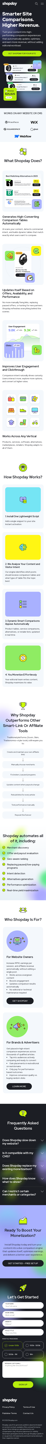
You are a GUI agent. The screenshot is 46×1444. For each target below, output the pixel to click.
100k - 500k (35, 1345)
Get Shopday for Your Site (22, 53)
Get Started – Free (23, 1263)
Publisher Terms (9, 1413)
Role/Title (9, 1330)
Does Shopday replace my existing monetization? (19, 1167)
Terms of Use (29, 1407)
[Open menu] (42, 3)
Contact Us (28, 1413)
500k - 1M (13, 1354)
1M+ (31, 1354)
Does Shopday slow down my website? (19, 1142)
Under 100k (14, 1345)
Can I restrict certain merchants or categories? (19, 1193)
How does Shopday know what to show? (18, 1180)
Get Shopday (20, 1001)
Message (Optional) (12, 1363)
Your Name (9, 1303)
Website (8, 1321)
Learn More (19, 1086)
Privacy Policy (8, 1407)
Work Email (9, 1312)
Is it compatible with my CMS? (17, 1154)
